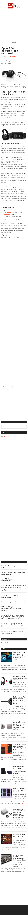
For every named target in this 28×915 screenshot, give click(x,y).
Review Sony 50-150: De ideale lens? (13, 602)
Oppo (14, 386)
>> (2, 671)
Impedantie (7, 214)
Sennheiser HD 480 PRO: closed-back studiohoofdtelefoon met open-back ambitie (20, 656)
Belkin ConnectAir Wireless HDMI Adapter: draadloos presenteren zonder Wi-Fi (19, 700)
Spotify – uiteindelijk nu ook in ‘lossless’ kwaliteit (19, 790)
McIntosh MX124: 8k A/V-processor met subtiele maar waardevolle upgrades (12, 608)
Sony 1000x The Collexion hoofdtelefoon (9, 596)
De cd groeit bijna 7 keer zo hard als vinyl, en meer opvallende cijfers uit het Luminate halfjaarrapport (12, 616)
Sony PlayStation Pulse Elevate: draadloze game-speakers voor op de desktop (19, 770)
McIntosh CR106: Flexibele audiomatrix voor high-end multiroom (19, 857)
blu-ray (8, 99)
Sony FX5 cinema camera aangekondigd (9, 579)
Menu (14, 42)
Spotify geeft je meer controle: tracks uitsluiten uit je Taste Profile (20, 747)
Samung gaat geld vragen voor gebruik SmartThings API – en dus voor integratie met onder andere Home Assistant (13, 588)
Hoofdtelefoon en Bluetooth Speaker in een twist (20, 678)
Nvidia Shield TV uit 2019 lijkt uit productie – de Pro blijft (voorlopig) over (12, 624)
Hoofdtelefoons (9, 386)
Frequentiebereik (8, 212)
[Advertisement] (14, 24)
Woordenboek (6, 643)
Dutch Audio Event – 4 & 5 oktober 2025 (19, 835)
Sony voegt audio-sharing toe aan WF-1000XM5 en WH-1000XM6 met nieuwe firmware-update (19, 725)
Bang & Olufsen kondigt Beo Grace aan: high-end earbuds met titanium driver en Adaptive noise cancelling (19, 814)
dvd (8, 198)
